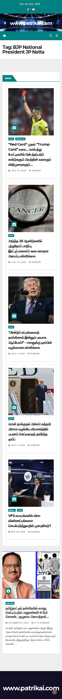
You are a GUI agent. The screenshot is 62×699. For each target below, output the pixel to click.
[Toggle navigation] (57, 35)
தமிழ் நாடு (10, 603)
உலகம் (11, 139)
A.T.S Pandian (42, 623)
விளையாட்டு (20, 139)
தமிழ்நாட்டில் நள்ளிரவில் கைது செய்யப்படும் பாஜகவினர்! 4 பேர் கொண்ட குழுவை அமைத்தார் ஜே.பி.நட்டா (27, 614)
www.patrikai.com (31, 23)
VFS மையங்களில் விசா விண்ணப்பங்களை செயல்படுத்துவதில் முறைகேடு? (29, 521)
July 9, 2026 (18, 354)
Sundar (36, 171)
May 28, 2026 (18, 532)
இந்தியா (12, 510)
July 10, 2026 (19, 171)
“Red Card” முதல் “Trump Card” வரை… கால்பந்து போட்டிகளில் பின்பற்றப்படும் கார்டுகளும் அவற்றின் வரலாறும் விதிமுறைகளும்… (29, 154)
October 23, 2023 (19, 623)
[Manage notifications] (54, 692)
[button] (50, 35)
